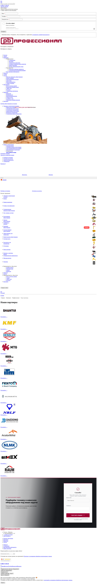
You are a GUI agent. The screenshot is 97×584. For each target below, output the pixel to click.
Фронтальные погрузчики (12, 111)
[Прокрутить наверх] (1, 565)
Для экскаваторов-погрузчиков (13, 148)
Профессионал (9, 267)
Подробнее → (4, 316)
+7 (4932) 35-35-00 (7, 534)
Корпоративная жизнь (11, 96)
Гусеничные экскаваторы (12, 110)
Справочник (6, 161)
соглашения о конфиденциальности (40, 34)
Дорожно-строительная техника (11, 106)
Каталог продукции (8, 538)
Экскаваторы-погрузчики (12, 108)
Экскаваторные (10, 145)
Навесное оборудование (6, 570)
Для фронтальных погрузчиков (13, 147)
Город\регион (5, 19)
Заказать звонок (4, 6)
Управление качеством (14, 62)
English (2, 295)
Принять (3, 582)
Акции (8, 270)
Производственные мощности (16, 69)
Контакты (24, 174)
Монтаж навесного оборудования (14, 76)
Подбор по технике (8, 157)
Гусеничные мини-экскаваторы (14, 113)
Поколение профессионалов (13, 100)
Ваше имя (68, 497)
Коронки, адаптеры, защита (7, 573)
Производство (9, 268)
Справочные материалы (12, 91)
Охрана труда (9, 97)
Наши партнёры (13, 65)
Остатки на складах (8, 158)
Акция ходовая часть (8, 160)
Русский (3, 293)
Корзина (3, 163)
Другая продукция (5, 575)
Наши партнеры (7, 548)
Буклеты (8, 89)
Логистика (8, 80)
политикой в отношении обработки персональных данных (58, 580)
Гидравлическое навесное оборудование (10, 569)
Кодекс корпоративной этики (16, 66)
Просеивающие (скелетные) (13, 149)
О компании (6, 546)
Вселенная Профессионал (12, 87)
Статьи (8, 277)
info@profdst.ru (7, 536)
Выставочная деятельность (12, 71)
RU (1, 1)
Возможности (9, 94)
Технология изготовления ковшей (17, 70)
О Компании (12, 60)
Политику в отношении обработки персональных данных (38, 556)
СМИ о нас (9, 88)
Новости (5, 272)
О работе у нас (9, 98)
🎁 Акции (3, 180)
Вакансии (8, 93)
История (11, 61)
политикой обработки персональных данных (81, 519)
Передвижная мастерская (12, 79)
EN (1, 2)
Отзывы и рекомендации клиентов (17, 64)
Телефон (4, 16)
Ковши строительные (8, 144)
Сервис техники (10, 83)
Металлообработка (10, 82)
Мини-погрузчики (10, 107)
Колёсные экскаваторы (11, 112)
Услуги (5, 274)
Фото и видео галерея (11, 85)
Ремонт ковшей (10, 78)
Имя (3, 13)
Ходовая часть (4, 572)
